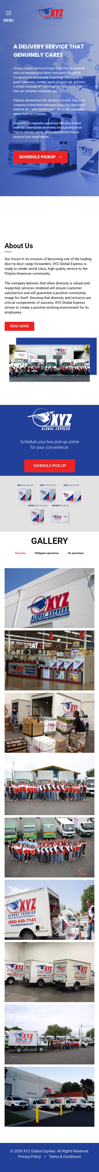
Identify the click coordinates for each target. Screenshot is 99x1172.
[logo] (49, 12)
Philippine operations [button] (47, 553)
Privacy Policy (30, 1156)
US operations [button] (76, 553)
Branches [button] (20, 553)
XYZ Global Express (39, 1151)
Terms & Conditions (65, 1156)
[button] (7, 13)
